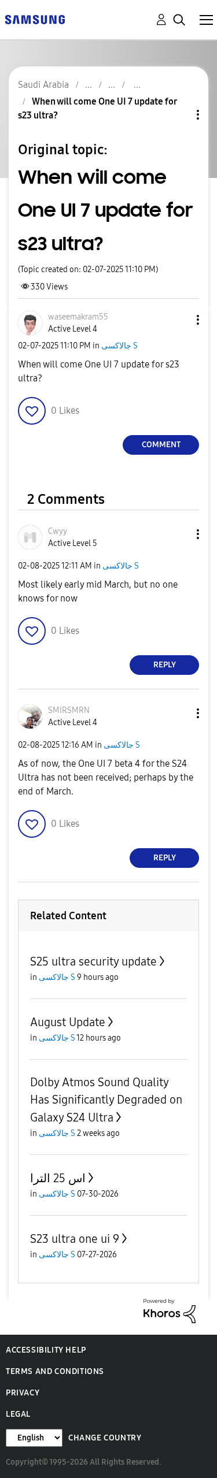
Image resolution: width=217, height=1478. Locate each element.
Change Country (104, 1438)
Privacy (22, 1393)
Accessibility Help (46, 1350)
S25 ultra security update (93, 961)
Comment (161, 445)
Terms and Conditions (55, 1371)
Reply (164, 665)
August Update (67, 1022)
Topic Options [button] (178, 115)
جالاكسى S (119, 346)
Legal (18, 1414)
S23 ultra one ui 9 (74, 1239)
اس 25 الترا (58, 1178)
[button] (179, 320)
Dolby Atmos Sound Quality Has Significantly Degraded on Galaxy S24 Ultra (106, 1099)
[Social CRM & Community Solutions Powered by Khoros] (170, 1310)
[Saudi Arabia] (35, 18)
